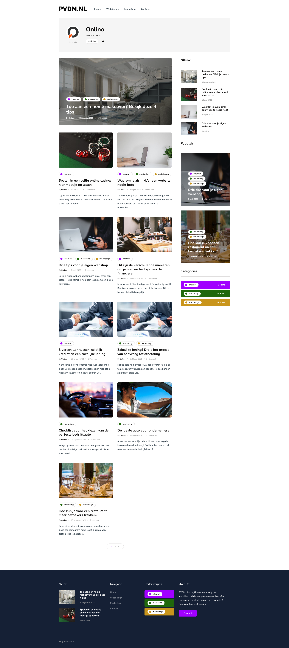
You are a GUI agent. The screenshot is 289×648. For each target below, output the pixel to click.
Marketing (130, 9)
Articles (92, 41)
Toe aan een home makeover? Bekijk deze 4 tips (111, 109)
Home (97, 9)
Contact (145, 9)
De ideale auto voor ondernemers (143, 430)
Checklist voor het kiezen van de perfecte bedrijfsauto (84, 432)
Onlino (95, 29)
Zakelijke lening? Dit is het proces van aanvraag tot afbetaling (143, 351)
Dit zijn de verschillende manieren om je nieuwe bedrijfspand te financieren (143, 269)
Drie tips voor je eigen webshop (83, 265)
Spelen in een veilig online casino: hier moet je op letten (85, 182)
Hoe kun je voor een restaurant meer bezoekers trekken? (83, 513)
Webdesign (112, 9)
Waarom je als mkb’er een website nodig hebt (143, 182)
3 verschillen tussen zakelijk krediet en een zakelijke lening (82, 351)
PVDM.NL (73, 9)
